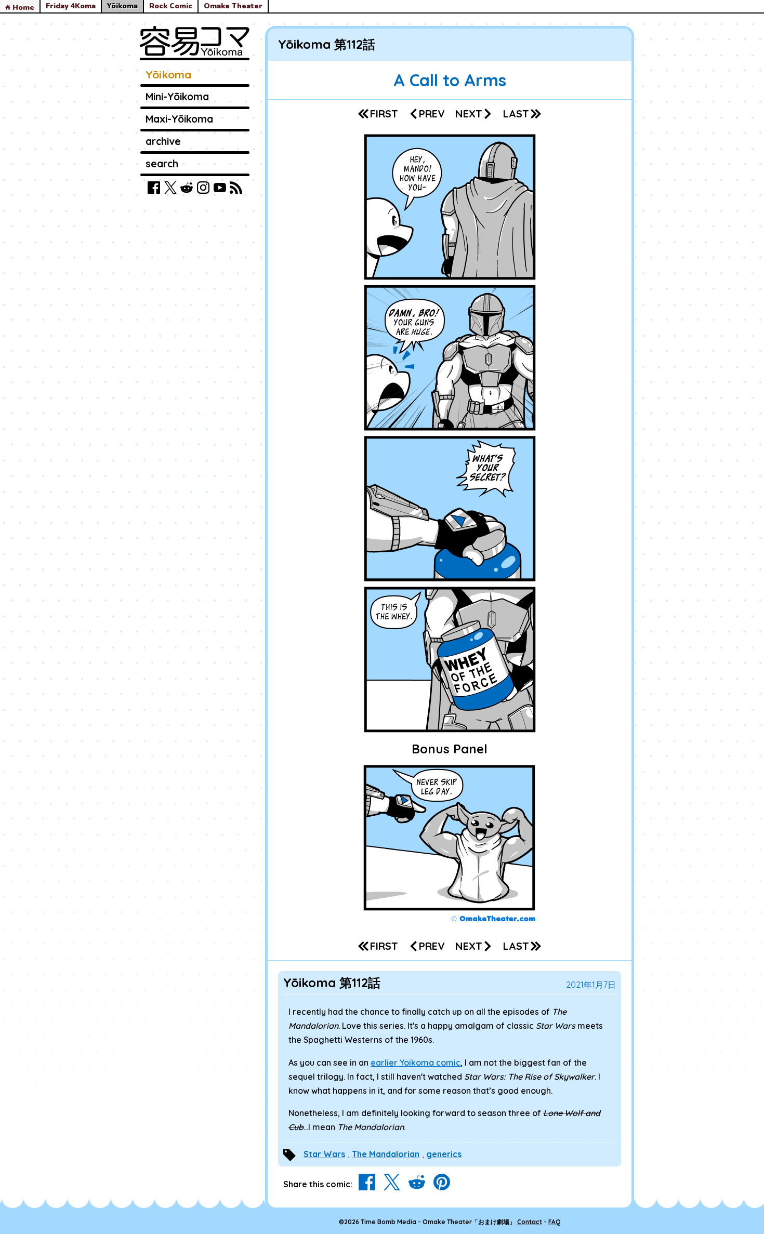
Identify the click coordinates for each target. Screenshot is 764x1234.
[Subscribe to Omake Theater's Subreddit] (186, 189)
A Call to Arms (449, 80)
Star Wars (324, 1154)
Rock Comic (170, 6)
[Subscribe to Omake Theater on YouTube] (220, 189)
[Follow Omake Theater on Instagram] (203, 189)
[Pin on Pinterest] (441, 1184)
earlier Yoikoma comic (415, 1062)
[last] (522, 114)
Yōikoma (168, 74)
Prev (432, 113)
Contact (529, 1222)
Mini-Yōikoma (177, 96)
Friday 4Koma (71, 6)
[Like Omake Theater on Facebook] (154, 189)
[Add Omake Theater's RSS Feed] (236, 189)
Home (22, 7)
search (162, 163)
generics (444, 1154)
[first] (378, 114)
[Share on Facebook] (366, 1184)
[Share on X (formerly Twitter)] (391, 1184)
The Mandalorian (385, 1154)
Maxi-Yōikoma (179, 119)
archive (163, 141)
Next (468, 113)
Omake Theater (233, 6)
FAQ (554, 1222)
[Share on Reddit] (416, 1184)
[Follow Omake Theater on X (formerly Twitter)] (170, 189)
